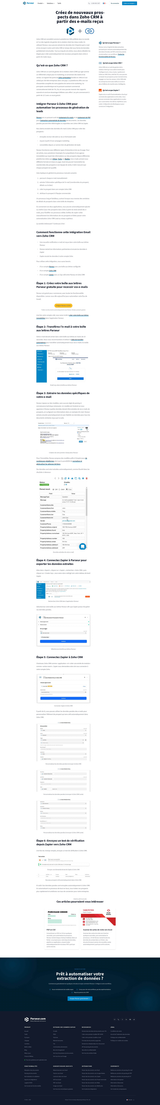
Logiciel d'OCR (28, 1083)
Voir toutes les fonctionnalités (32, 1086)
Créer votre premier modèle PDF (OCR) (92, 1034)
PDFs (54, 1034)
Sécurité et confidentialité (89, 1050)
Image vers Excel (57, 1086)
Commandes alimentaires (60, 1047)
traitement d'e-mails (66, 117)
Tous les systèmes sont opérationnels (36, 1060)
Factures (55, 1037)
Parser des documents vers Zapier (91, 1076)
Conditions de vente (116, 1031)
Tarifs (59, 3)
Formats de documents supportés (91, 1041)
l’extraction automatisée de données (53, 120)
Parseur (39, 117)
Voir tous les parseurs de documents (63, 1053)
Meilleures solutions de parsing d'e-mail (121, 1070)
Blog (25, 1050)
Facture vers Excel (58, 1073)
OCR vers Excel (57, 1080)
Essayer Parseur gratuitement (79, 999)
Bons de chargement (59, 1050)
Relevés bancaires (58, 1041)
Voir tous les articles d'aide (89, 1053)
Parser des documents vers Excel (91, 1070)
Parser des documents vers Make (91, 1083)
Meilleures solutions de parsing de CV (121, 1076)
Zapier (51, 275)
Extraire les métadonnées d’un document (93, 1044)
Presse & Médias (28, 1056)
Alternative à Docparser (117, 1080)
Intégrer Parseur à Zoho (63, 306)
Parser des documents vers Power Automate (94, 1080)
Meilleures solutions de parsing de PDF (121, 1073)
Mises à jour (27, 1053)
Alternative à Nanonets (117, 1083)
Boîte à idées (27, 1047)
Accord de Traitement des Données (120, 1034)
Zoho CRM (52, 271)
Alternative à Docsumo (117, 1086)
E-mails (55, 1031)
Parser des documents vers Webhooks (92, 1086)
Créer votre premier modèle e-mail (91, 1037)
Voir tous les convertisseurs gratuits (63, 1089)
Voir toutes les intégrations (89, 1089)
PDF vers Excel (57, 1083)
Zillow (55, 159)
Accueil (26, 1031)
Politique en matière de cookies (119, 1041)
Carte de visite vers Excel (60, 1076)
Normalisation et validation (32, 1076)
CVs (54, 1044)
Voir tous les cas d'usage (59, 1056)
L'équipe (26, 1041)
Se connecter (115, 3)
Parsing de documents (30, 1073)
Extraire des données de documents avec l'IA (94, 1031)
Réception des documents (31, 1070)
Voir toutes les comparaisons (118, 1089)
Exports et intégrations (30, 1080)
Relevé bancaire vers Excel (60, 1070)
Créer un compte (129, 3)
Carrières (26, 1044)
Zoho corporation (64, 77)
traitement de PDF (84, 117)
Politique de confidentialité (118, 1037)
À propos (26, 1037)
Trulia (60, 159)
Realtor (67, 159)
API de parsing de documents (90, 1047)
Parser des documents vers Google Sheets (93, 1073)
